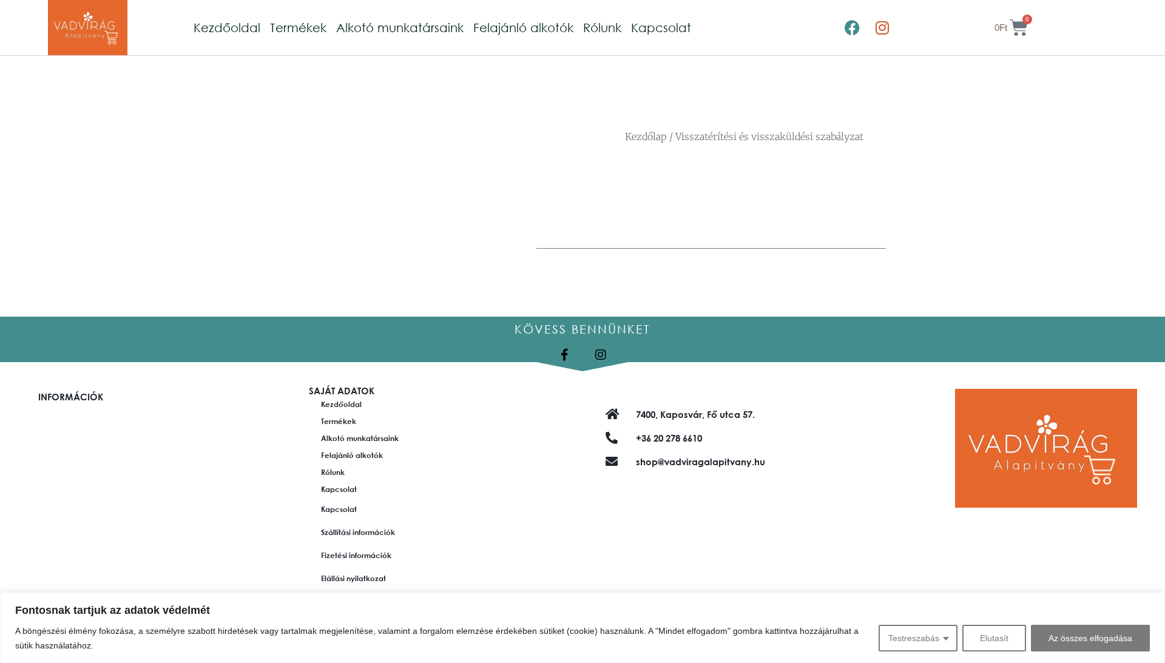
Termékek (298, 28)
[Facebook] (852, 28)
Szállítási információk (358, 532)
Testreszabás (913, 638)
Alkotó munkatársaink (400, 28)
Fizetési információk (356, 555)
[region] (582, 627)
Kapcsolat (661, 28)
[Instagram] (882, 28)
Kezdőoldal (227, 28)
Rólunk (602, 28)
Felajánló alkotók (523, 28)
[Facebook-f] (564, 355)
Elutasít (994, 638)
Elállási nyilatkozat (353, 578)
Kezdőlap (646, 136)
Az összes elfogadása (1090, 638)
